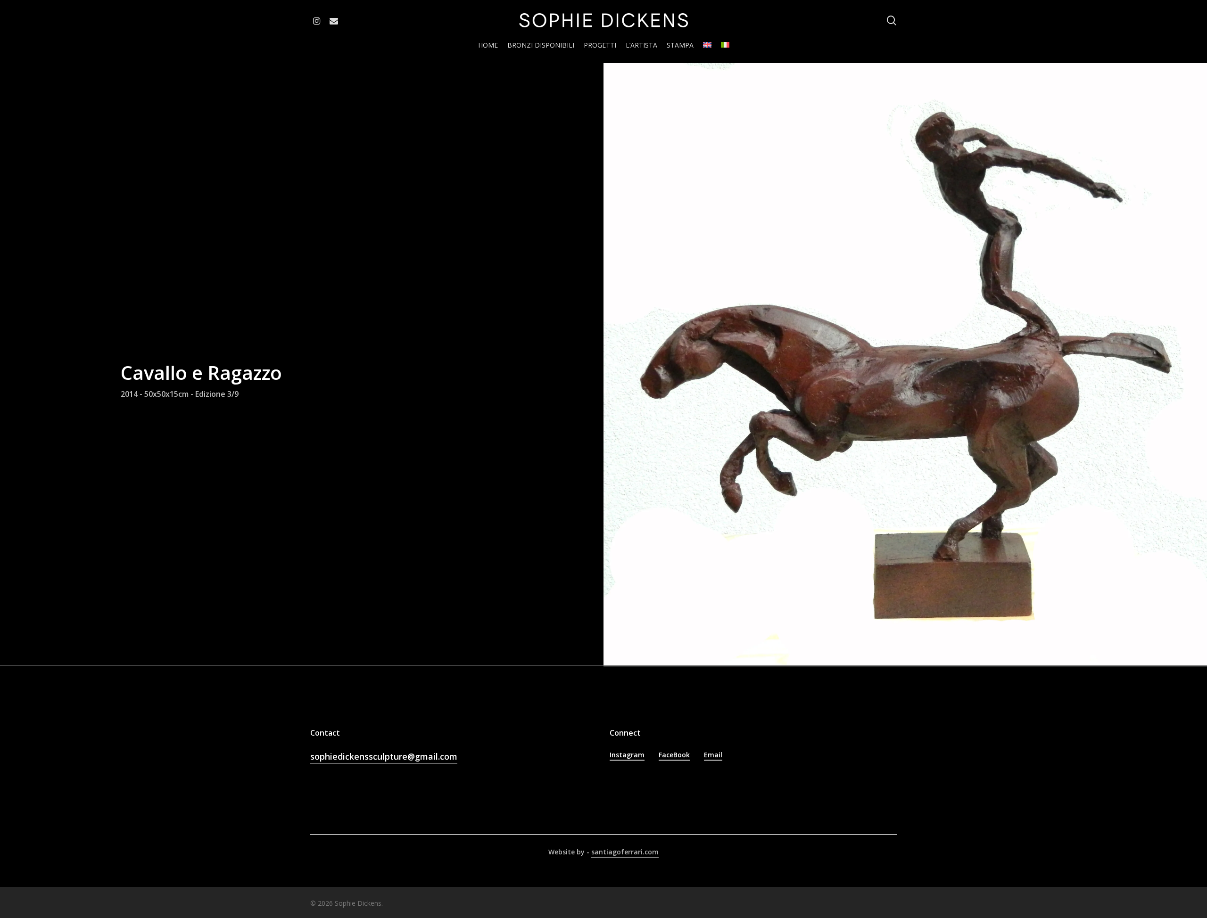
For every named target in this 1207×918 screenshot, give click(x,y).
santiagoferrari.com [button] (625, 851)
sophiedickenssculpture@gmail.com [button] (383, 756)
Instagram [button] (627, 754)
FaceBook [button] (674, 754)
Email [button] (713, 754)
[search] (891, 20)
